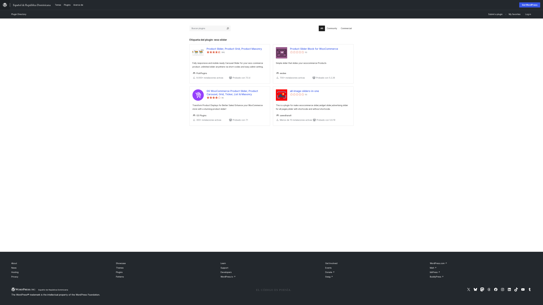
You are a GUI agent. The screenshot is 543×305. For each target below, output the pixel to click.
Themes (120, 268)
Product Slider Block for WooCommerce (314, 48)
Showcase (121, 263)
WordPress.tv (228, 276)
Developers (226, 272)
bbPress (435, 272)
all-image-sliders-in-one (304, 91)
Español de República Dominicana (53, 290)
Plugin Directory (18, 14)
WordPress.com (438, 263)
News (14, 268)
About (14, 263)
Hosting (15, 272)
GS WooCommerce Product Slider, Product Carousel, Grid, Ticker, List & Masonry (232, 93)
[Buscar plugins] (228, 28)
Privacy (14, 276)
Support (224, 268)
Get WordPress (529, 5)
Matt (433, 268)
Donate (330, 272)
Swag (329, 276)
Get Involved (331, 263)
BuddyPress (437, 276)
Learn (223, 263)
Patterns (120, 276)
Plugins (119, 272)
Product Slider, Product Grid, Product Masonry (234, 48)
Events (328, 268)
